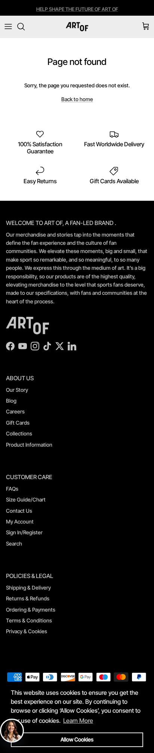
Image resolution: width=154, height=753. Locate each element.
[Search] (24, 26)
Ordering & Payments (30, 609)
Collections (19, 433)
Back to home (77, 99)
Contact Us (19, 510)
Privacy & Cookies (26, 631)
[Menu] (8, 26)
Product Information (29, 444)
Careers (15, 411)
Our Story (17, 390)
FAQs (12, 488)
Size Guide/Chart (26, 499)
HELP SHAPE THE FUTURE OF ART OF (77, 9)
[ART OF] (77, 26)
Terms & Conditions (29, 620)
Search (14, 543)
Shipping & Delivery (28, 587)
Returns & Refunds (27, 598)
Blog (11, 400)
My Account (20, 521)
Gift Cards (18, 422)
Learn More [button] (78, 720)
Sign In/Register (24, 532)
